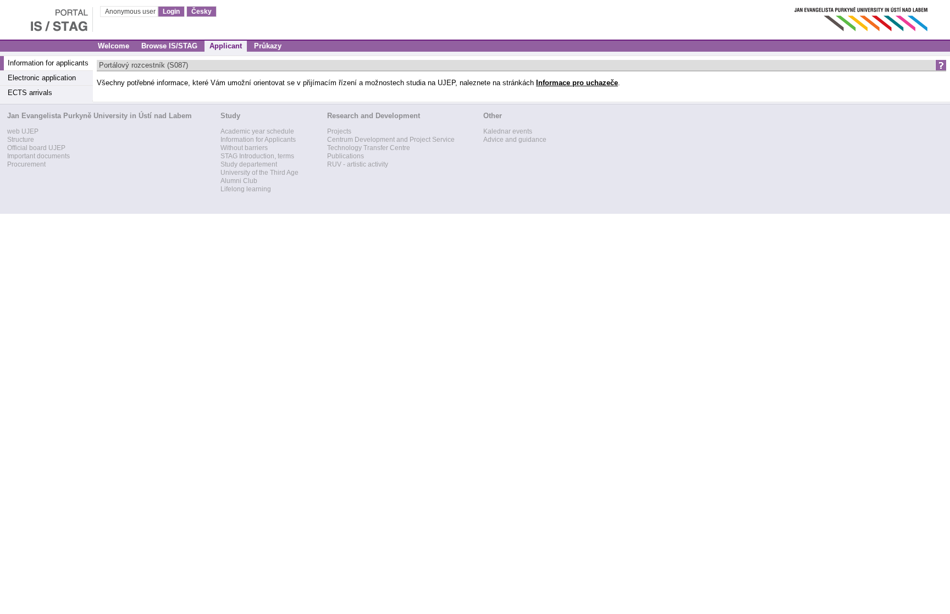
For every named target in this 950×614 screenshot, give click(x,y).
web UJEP (22, 131)
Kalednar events (507, 131)
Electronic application (42, 78)
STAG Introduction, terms (257, 156)
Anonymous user (131, 11)
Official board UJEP (36, 148)
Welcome (113, 46)
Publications (345, 156)
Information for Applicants (258, 139)
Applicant (225, 46)
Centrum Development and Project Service (391, 139)
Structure (20, 139)
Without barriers (244, 148)
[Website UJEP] (862, 16)
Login (171, 11)
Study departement (248, 164)
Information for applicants (48, 63)
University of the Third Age (259, 172)
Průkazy (267, 46)
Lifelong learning (245, 189)
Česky (201, 11)
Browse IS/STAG (169, 46)
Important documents (38, 156)
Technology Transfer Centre (368, 148)
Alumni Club (238, 181)
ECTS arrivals (30, 92)
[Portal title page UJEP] (46, 16)
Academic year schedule (257, 131)
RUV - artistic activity (357, 164)
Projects (339, 131)
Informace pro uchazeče (577, 83)
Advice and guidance (514, 139)
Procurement (26, 164)
